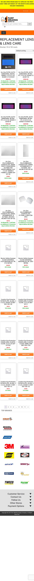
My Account (25, 10)
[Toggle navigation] (3, 32)
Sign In (31, 10)
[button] (3, 450)
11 (25, 407)
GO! (29, 24)
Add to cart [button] (8, 89)
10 (22, 407)
